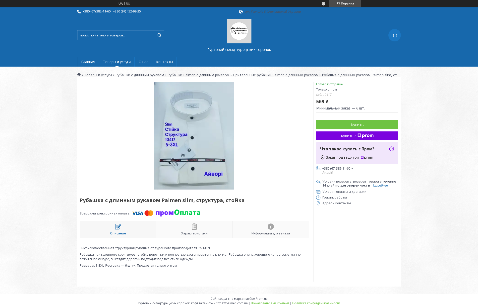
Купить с (348, 135)
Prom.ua (262, 299)
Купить (357, 124)
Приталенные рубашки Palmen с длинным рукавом (275, 75)
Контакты (164, 61)
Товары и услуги (117, 61)
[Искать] (159, 35)
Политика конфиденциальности (316, 303)
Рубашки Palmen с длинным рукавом (198, 75)
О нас (143, 61)
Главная (88, 61)
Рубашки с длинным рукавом (140, 75)
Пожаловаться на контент (270, 303)
